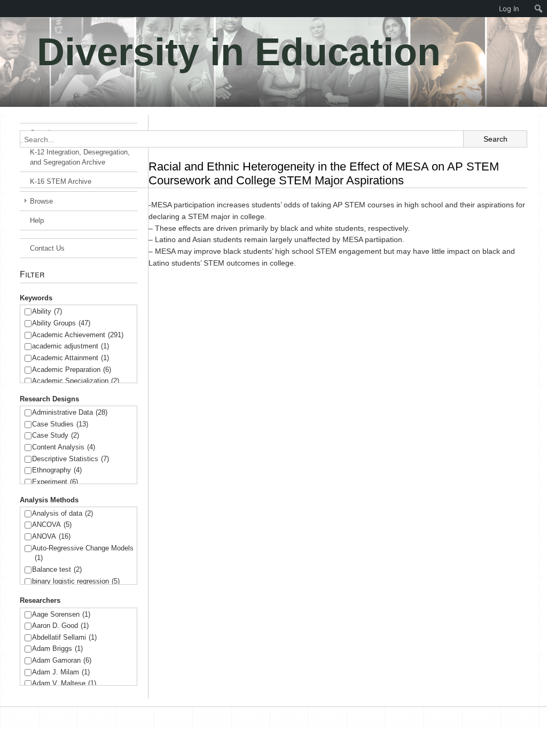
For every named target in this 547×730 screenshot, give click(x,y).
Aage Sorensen (61, 614)
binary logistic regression (76, 581)
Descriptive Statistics (70, 459)
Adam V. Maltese (64, 683)
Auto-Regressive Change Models (83, 553)
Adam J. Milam (61, 672)
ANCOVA (52, 525)
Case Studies (60, 424)
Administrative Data (69, 412)
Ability (47, 311)
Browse (41, 201)
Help (37, 220)
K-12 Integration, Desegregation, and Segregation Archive (80, 157)
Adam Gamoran (61, 660)
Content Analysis (63, 447)
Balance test (57, 569)
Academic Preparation (71, 370)
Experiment (55, 482)
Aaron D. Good (60, 626)
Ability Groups (61, 323)
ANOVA (51, 536)
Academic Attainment (70, 358)
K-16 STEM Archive (60, 181)
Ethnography (57, 470)
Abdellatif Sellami (64, 637)
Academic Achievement (77, 335)
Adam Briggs (57, 648)
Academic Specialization (75, 381)
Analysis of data (62, 513)
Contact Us (47, 248)
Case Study (55, 435)
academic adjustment (70, 346)
